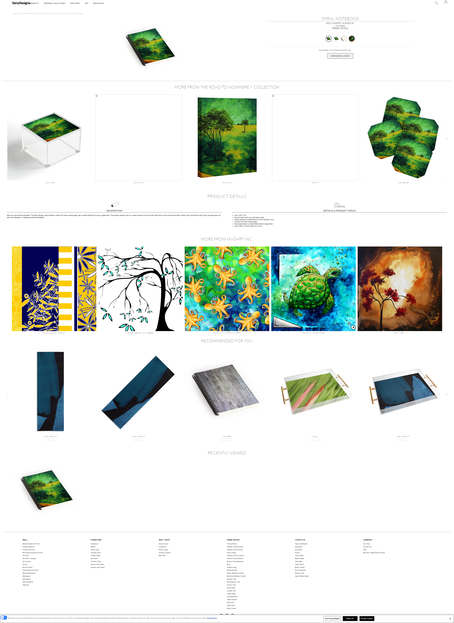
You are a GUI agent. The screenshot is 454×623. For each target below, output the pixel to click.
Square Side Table (98, 567)
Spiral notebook (36, 13)
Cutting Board (232, 596)
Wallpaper (26, 576)
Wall (25, 540)
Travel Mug (299, 555)
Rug (228, 564)
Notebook (298, 547)
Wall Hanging (28, 582)
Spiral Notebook (301, 544)
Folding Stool (96, 553)
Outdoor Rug (232, 567)
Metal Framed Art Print (31, 544)
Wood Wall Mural (29, 573)
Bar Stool (94, 558)
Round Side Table (97, 564)
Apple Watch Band (302, 576)
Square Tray (231, 579)
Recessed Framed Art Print (33, 553)
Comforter (162, 547)
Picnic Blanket (300, 570)
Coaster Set (231, 591)
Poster (25, 564)
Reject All (350, 618)
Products (34, 3)
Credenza (94, 544)
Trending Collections (54, 3)
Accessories (23, 13)
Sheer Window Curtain (235, 573)
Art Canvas (27, 561)
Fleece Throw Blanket (235, 558)
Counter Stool (96, 561)
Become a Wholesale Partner (374, 553)
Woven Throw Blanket (235, 561)
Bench (93, 547)
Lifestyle (300, 540)
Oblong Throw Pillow (235, 550)
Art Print (26, 555)
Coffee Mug (231, 594)
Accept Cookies (367, 618)
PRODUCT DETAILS (340, 28)
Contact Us (367, 547)
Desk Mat (298, 550)
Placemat (230, 602)
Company (367, 540)
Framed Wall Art (29, 547)
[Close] (450, 618)
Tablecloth (231, 605)
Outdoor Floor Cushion (235, 555)
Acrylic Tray (231, 585)
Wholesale (98, 3)
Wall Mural (27, 579)
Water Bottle (299, 558)
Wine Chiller (231, 608)
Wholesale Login (340, 56)
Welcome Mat (232, 570)
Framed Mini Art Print (31, 570)
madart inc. (349, 23)
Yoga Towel (299, 564)
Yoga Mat (298, 561)
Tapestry (26, 585)
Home (15, 13)
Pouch (297, 553)
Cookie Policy (212, 618)
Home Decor (233, 540)
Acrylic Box (231, 588)
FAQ (364, 550)
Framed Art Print (29, 550)
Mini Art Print (27, 567)
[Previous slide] (7, 139)
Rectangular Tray (233, 582)
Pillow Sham (163, 550)
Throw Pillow (232, 544)
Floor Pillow (231, 553)
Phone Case (299, 573)
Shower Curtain (165, 553)
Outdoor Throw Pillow (235, 547)
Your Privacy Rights (332, 618)
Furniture (96, 540)
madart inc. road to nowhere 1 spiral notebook (63, 13)
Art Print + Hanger (29, 558)
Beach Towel (300, 567)
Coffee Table (95, 555)
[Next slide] (446, 139)
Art (86, 3)
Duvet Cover (163, 544)
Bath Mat (162, 555)
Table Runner (232, 599)
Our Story (75, 3)
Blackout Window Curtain (236, 576)
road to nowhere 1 (334, 23)
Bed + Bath (164, 540)
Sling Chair (95, 550)
